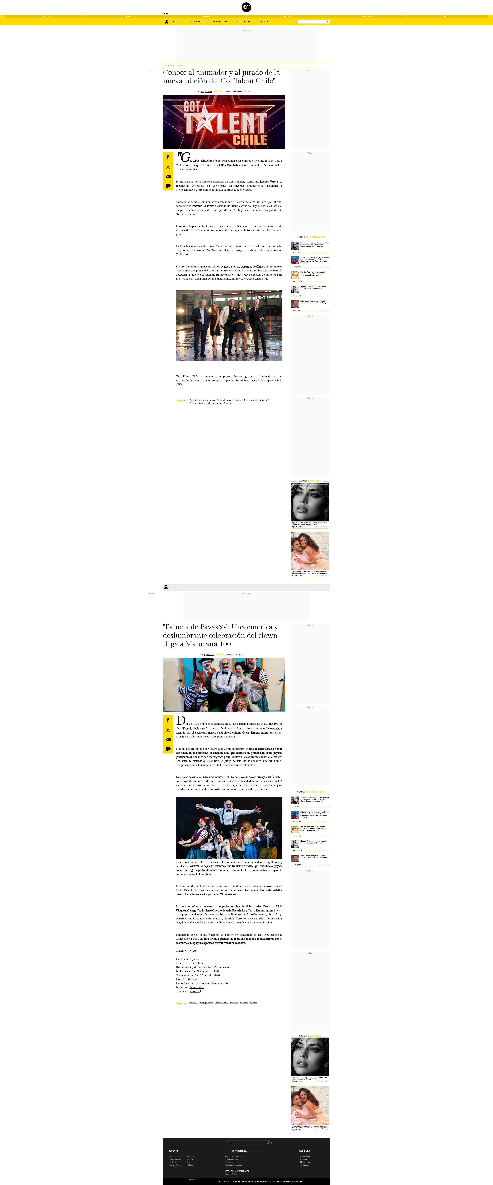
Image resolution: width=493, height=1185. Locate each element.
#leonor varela (214, 403)
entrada (195, 991)
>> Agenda (180, 65)
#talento (227, 403)
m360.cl (220, 654)
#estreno (234, 1003)
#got (268, 400)
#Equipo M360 (240, 400)
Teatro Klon (216, 748)
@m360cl (218, 91)
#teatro (253, 1003)
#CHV (212, 400)
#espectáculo (221, 1003)
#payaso (244, 1003)
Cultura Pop (169, 65)
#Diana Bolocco (224, 400)
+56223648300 (231, 1174)
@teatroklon (196, 987)
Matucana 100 (269, 723)
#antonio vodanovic (198, 400)
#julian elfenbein (197, 403)
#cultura (193, 1003)
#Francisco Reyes (256, 400)
